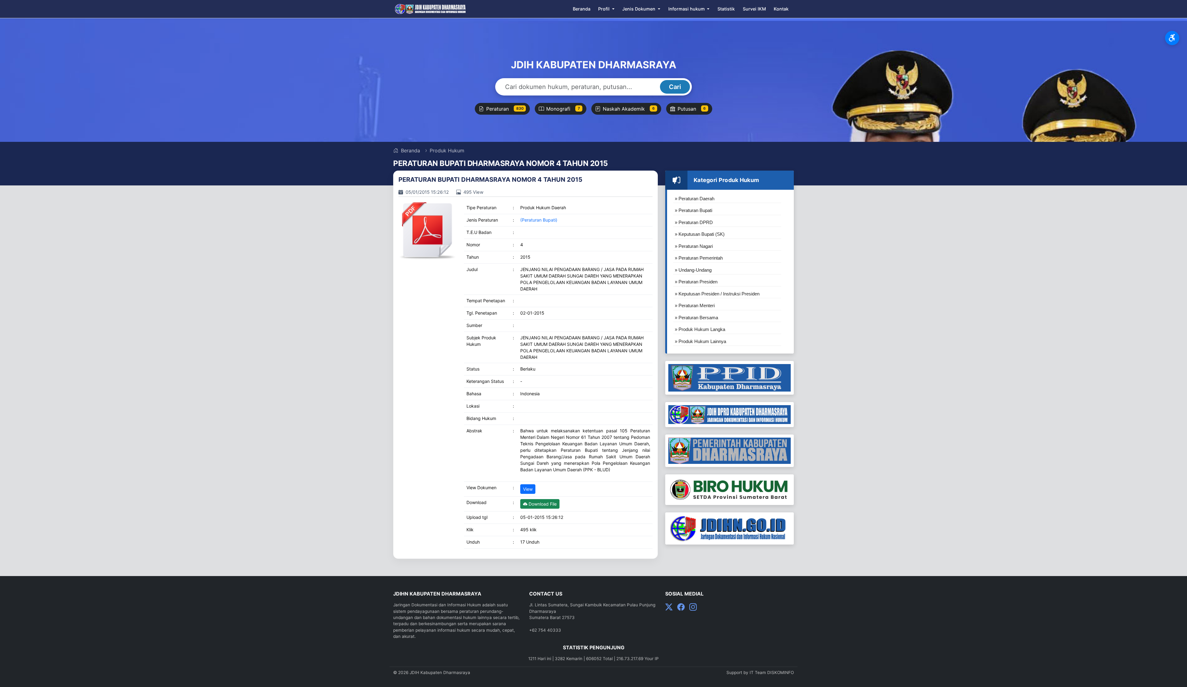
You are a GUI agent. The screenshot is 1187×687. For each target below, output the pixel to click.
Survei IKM (754, 8)
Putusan (692, 109)
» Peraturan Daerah (694, 198)
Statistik (726, 8)
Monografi (563, 109)
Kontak (781, 8)
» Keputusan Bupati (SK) (700, 234)
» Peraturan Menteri (695, 305)
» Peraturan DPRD (694, 222)
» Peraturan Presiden (696, 281)
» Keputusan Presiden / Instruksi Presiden (717, 293)
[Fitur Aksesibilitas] (1172, 38)
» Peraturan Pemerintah (699, 258)
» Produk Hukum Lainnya (700, 341)
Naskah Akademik (629, 109)
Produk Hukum (447, 150)
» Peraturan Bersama (696, 317)
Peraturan (505, 109)
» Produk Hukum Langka (700, 329)
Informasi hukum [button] (687, 8)
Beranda (581, 8)
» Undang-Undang (693, 270)
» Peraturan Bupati (693, 210)
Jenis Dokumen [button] (639, 8)
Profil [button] (604, 8)
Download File (542, 504)
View (528, 489)
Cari (675, 87)
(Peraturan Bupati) (538, 220)
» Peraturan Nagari (694, 246)
